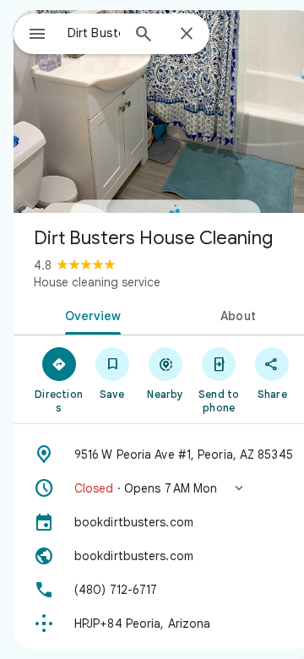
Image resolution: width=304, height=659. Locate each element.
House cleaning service (97, 282)
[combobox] (94, 33)
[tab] (90, 314)
